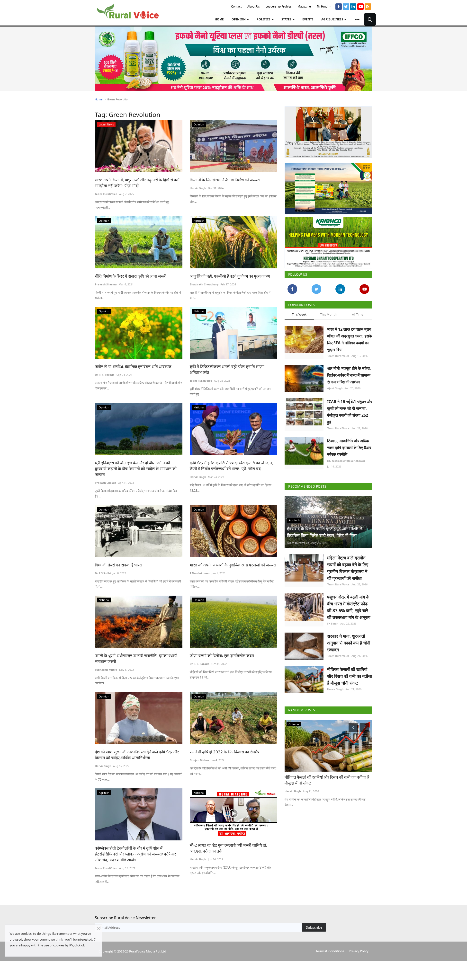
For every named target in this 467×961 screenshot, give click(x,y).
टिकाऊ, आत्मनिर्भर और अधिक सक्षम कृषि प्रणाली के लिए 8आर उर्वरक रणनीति (349, 445)
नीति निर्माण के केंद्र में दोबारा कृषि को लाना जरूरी (130, 276)
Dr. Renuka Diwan (296, 789)
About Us (253, 6)
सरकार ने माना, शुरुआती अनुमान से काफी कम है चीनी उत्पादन (348, 641)
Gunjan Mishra (199, 760)
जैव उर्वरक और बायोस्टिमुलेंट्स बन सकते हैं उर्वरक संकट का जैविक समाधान (327, 778)
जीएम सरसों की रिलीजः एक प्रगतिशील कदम (222, 655)
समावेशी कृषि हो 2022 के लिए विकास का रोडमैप (224, 752)
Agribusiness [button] (332, 19)
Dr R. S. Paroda (105, 375)
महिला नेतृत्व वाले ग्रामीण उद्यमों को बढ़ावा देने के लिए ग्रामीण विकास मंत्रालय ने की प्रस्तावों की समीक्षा (347, 566)
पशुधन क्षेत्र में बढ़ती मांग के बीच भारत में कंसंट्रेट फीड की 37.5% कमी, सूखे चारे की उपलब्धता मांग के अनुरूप (348, 605)
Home (219, 19)
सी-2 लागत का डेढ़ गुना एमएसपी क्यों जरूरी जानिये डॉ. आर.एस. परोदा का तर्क (228, 848)
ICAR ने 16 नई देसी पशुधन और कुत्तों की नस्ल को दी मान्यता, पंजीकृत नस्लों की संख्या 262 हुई (349, 410)
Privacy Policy (358, 951)
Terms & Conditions (330, 951)
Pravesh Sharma (106, 284)
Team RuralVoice (106, 194)
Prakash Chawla (105, 483)
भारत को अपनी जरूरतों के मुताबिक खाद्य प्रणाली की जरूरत (233, 565)
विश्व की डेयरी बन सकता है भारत (118, 565)
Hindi (324, 6)
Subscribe (314, 927)
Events (308, 19)
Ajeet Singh (334, 386)
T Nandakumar (200, 573)
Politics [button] (264, 19)
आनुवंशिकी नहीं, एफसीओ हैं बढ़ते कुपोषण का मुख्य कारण (230, 276)
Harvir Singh (198, 188)
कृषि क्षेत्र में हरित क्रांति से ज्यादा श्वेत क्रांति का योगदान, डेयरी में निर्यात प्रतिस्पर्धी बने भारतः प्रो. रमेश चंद (231, 465)
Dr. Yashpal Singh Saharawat (346, 458)
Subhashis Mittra (106, 669)
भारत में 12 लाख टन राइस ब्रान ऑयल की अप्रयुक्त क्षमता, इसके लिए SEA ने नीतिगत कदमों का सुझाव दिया (349, 337)
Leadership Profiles (279, 6)
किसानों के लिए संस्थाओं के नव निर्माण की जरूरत (225, 180)
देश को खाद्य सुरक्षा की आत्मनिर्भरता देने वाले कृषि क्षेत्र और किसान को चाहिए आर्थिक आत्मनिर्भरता (137, 754)
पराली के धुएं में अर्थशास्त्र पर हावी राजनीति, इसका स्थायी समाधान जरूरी (136, 658)
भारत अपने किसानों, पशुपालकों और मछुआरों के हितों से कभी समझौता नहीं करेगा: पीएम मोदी (137, 182)
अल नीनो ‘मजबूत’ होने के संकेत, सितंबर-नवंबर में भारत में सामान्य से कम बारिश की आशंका (349, 373)
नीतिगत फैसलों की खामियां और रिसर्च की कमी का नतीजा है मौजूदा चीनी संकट (349, 674)
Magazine (304, 6)
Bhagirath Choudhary (204, 284)
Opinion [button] (239, 19)
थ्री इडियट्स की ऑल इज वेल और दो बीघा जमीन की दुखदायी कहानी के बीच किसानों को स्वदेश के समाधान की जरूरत (136, 468)
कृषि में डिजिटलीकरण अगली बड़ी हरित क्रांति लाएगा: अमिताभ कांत (228, 369)
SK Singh (332, 621)
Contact (236, 6)
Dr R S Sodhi (103, 573)
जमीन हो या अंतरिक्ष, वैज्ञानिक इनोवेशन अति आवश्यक (133, 366)
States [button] (286, 19)
